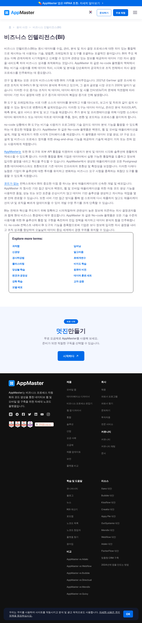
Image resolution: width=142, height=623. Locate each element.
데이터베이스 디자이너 (78, 396)
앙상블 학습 (18, 269)
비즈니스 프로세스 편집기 (79, 403)
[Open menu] (135, 12)
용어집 (70, 544)
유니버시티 (72, 488)
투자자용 (105, 417)
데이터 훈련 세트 (83, 275)
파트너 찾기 (107, 403)
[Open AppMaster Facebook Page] (23, 414)
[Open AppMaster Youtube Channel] (42, 414)
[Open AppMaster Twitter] (29, 414)
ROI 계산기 (72, 509)
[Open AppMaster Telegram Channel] (17, 414)
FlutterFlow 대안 (110, 550)
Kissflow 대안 (108, 502)
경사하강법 (18, 257)
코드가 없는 (11, 183)
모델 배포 (17, 287)
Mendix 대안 (107, 530)
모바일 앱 (71, 389)
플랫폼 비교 (72, 465)
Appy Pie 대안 (108, 516)
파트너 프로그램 (109, 396)
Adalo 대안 (106, 544)
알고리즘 (78, 251)
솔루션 (70, 424)
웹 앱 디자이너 (74, 410)
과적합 (16, 246)
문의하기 (105, 410)
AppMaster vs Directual (79, 580)
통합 (69, 417)
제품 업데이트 (74, 451)
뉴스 (69, 502)
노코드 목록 (72, 523)
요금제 (70, 445)
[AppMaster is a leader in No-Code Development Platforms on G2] (11, 424)
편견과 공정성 (19, 275)
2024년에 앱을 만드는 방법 (115, 564)
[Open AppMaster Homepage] (31, 383)
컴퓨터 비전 (80, 269)
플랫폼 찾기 (72, 537)
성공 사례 (71, 438)
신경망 (16, 251)
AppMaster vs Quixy (77, 593)
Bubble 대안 (107, 495)
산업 (69, 431)
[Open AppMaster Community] (10, 414)
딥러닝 (77, 246)
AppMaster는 (12, 151)
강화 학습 (17, 281)
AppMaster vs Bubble (78, 573)
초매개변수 (80, 257)
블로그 (70, 495)
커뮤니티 (105, 439)
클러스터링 (18, 263)
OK (128, 614)
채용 (103, 389)
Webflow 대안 (108, 537)
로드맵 (70, 516)
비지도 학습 (80, 263)
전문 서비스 (107, 424)
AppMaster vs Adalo (77, 559)
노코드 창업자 (74, 530)
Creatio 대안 (107, 509)
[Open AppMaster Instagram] (48, 414)
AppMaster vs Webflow (79, 566)
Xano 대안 (106, 488)
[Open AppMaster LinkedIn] (35, 414)
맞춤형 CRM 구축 (110, 557)
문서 (103, 453)
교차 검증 (79, 281)
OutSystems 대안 (110, 523)
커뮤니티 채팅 (108, 446)
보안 (69, 458)
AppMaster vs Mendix (78, 586)
